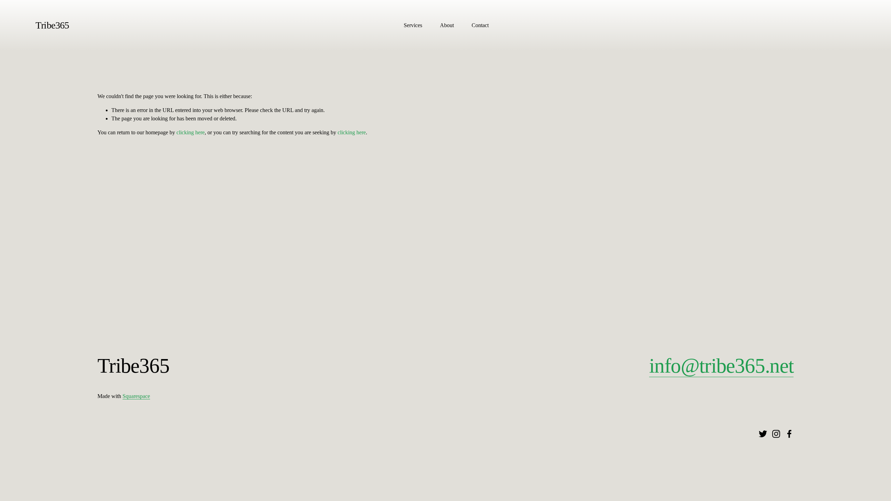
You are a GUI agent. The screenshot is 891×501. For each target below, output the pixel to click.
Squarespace (136, 396)
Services (413, 25)
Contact (480, 25)
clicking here (190, 132)
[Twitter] (763, 434)
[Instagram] (776, 434)
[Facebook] (789, 434)
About (447, 25)
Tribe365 (52, 25)
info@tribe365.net (721, 366)
